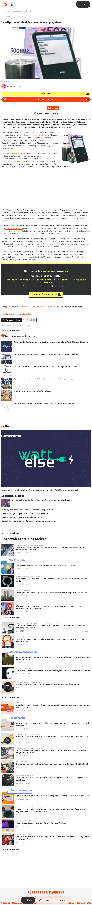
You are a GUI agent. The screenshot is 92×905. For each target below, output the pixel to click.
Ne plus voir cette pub (10, 330)
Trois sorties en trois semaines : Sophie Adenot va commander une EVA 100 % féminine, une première (50, 548)
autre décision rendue (14, 228)
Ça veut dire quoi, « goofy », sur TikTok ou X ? (21, 517)
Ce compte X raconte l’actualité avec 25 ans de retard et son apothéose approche (51, 592)
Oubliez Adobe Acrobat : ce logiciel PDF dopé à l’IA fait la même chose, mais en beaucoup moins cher (51, 626)
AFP (9, 251)
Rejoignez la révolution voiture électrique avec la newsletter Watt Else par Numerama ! (52, 342)
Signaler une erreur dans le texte (15, 314)
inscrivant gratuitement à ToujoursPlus (39, 307)
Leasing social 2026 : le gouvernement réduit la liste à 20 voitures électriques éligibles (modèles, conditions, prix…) (50, 810)
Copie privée (9, 325)
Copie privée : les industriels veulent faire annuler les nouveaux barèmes (46, 354)
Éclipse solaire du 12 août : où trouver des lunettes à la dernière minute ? (48, 684)
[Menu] (12, 4)
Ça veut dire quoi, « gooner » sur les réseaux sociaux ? (25, 513)
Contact (80, 903)
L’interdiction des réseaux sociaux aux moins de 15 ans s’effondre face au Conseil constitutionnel (52, 640)
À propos (5, 903)
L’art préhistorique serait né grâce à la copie (33, 391)
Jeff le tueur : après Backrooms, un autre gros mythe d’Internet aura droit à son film (53, 670)
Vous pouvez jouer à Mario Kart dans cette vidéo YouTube (41, 823)
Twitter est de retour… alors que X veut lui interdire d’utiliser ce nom (46, 565)
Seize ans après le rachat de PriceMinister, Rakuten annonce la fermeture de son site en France (53, 724)
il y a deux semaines (17, 153)
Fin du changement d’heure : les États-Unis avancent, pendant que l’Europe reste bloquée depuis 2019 (51, 751)
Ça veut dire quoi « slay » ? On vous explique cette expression (28, 521)
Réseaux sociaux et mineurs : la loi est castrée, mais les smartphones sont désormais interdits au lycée (48, 607)
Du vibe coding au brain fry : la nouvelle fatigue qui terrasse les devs (42, 500)
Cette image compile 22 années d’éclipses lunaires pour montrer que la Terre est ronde (51, 580)
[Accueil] (5, 4)
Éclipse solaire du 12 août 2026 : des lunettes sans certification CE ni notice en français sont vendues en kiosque (52, 737)
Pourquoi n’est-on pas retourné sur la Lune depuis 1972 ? (28, 510)
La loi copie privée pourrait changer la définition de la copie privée (43, 379)
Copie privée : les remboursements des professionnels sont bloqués (44, 403)
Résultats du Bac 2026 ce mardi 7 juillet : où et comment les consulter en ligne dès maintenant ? (52, 837)
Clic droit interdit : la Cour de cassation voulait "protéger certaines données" (48, 366)
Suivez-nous (53, 108)
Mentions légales (20, 903)
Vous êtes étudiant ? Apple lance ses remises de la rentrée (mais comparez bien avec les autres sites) (53, 658)
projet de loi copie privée (36, 135)
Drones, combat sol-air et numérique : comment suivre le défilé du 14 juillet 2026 (52, 764)
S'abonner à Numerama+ (44, 294)
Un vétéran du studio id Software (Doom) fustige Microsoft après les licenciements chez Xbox (52, 779)
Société (7, 16)
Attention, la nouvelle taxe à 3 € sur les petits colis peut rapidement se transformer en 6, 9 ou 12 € (52, 706)
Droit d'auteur (25, 325)
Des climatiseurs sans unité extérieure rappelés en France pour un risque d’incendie (53, 796)
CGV (89, 903)
